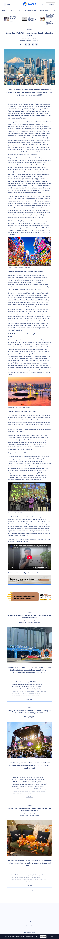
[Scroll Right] (55, 10)
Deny (52, 936)
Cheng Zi (32, 620)
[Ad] (29, 596)
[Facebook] (26, 44)
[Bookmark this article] (40, 40)
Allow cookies (43, 936)
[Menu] (5, 4)
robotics (35, 684)
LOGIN (42, 4)
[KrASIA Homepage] (29, 4)
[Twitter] (29, 44)
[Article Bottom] (29, 580)
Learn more (35, 936)
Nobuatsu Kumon (32, 38)
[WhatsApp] (36, 44)
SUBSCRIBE (51, 4)
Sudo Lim (32, 716)
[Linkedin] (33, 44)
